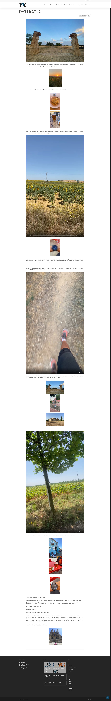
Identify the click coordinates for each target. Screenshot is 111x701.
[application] (55, 186)
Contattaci (87, 4)
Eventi (57, 4)
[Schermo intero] (81, 235)
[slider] (54, 235)
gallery (70, 681)
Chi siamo (52, 4)
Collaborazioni (72, 4)
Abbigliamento (80, 4)
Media (65, 4)
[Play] (28, 235)
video (70, 683)
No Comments (83, 15)
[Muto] (79, 235)
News (62, 4)
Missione (71, 669)
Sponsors (46, 4)
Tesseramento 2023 (73, 667)
